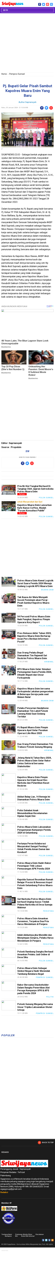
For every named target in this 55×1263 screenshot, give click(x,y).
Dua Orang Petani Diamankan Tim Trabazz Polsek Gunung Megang (35, 745)
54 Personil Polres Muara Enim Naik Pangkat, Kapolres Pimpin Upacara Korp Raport (33, 619)
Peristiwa (48, 911)
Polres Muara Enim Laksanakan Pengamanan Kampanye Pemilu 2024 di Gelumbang (34, 830)
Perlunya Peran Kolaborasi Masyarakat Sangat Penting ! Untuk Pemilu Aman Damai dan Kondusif (33, 848)
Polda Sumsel (46, 498)
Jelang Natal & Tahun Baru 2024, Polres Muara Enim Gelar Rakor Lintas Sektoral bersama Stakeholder (34, 762)
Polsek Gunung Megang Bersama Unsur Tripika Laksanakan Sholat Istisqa (35, 1007)
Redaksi (4, 1192)
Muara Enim (47, 590)
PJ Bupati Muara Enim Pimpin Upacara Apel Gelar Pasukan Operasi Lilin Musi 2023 (32, 730)
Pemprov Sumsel (17, 74)
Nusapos (8, 1236)
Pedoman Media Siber (23, 1234)
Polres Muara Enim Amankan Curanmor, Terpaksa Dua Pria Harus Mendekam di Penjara (33, 921)
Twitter (46, 1240)
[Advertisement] (27, 43)
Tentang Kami (6, 1234)
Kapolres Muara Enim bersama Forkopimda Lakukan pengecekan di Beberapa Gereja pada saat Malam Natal (35, 693)
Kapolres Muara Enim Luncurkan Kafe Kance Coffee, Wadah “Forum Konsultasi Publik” (34, 508)
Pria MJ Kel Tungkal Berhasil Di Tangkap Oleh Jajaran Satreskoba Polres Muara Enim (35, 489)
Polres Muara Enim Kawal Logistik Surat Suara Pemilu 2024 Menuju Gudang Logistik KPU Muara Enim (35, 583)
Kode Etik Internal (27, 1236)
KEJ (16, 1236)
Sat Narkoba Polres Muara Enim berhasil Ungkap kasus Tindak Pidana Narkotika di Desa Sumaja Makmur (34, 903)
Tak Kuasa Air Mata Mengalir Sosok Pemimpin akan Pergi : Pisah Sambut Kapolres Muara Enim (33, 601)
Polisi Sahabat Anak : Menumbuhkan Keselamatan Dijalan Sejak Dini (32, 813)
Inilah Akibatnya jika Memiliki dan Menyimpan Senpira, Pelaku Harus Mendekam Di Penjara (35, 938)
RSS (52, 1240)
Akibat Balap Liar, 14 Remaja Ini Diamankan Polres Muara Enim (33, 798)
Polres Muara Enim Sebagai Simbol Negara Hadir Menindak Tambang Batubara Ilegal (33, 971)
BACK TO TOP (48, 1142)
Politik (50, 997)
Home (4, 74)
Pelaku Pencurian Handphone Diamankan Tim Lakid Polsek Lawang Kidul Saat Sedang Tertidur (33, 712)
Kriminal (49, 662)
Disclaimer (40, 1234)
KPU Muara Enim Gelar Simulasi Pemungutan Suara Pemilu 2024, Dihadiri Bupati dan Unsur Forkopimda (34, 673)
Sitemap (49, 1240)
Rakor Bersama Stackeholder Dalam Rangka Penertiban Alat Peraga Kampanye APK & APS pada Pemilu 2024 (33, 989)
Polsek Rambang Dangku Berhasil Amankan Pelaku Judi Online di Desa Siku (35, 954)
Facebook (43, 1240)
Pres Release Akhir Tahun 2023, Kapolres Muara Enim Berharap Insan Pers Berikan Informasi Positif (34, 637)
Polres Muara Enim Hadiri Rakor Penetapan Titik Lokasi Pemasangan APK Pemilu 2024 (34, 866)
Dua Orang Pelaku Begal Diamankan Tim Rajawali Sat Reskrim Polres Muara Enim (32, 655)
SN (6, 10)
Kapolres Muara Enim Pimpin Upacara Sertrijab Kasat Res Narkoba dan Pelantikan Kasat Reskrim (33, 781)
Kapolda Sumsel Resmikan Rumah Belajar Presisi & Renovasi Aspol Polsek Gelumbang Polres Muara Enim (35, 884)
